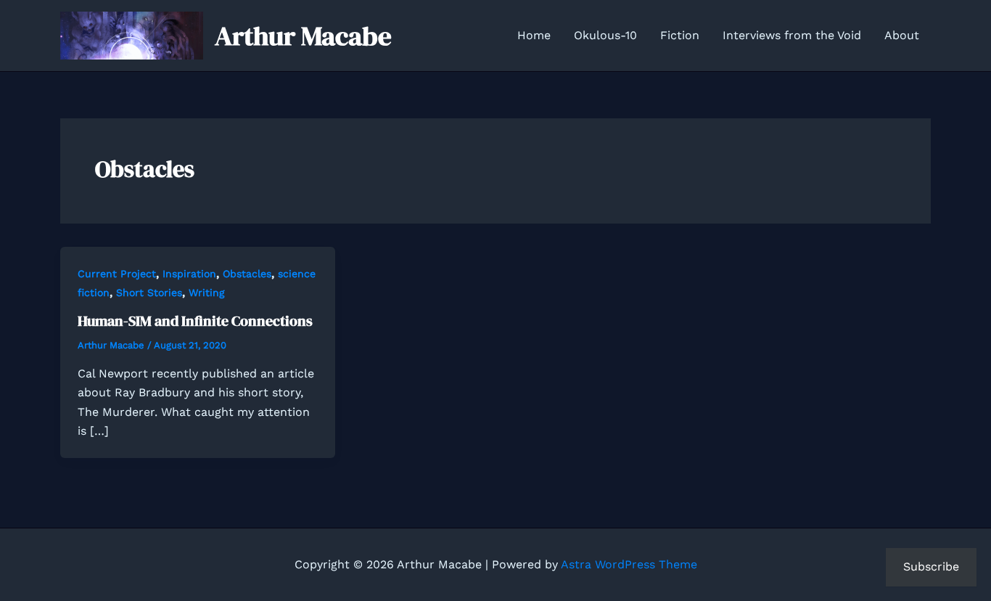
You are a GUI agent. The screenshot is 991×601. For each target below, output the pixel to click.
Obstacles (247, 273)
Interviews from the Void (792, 35)
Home (534, 35)
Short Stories (149, 292)
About (901, 35)
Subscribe (931, 566)
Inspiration (189, 273)
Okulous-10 (605, 35)
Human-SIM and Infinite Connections (195, 321)
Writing (206, 292)
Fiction (679, 35)
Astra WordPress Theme (629, 564)
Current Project (117, 273)
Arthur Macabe (303, 35)
